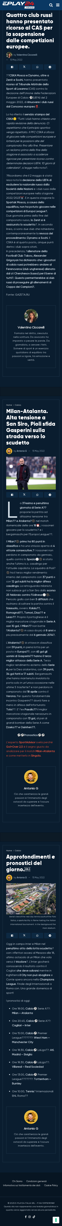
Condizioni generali (36, 1181)
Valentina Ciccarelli (27, 55)
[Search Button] (51, 5)
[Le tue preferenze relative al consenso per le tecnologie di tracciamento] (56, 1220)
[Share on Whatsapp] (37, 67)
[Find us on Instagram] (29, 1217)
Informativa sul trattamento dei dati (21, 1185)
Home (9, 405)
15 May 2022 (16, 59)
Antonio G (22, 451)
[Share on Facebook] (12, 67)
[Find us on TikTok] (34, 1217)
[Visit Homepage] (19, 5)
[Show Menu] (57, 5)
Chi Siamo (17, 1181)
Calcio (18, 405)
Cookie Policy (51, 1185)
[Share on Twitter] (24, 67)
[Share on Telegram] (50, 67)
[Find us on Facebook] (26, 1217)
